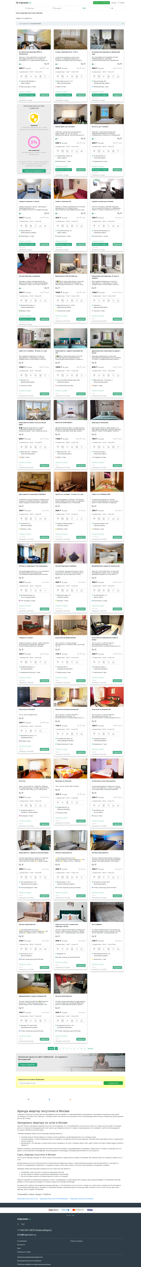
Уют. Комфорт (97, 924)
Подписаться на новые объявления (31, 1079)
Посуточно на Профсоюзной (65, 638)
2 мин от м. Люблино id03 (101, 494)
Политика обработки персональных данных (34, 1264)
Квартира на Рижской (63, 781)
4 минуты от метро (26, 638)
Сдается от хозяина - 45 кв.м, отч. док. (33, 351)
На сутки (22, 781)
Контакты (21, 1245)
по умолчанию (30, 23)
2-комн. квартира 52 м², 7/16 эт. (66, 52)
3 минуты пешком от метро (29, 201)
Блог (19, 1248)
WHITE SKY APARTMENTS (63, 422)
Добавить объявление (101, 3)
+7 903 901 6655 (26, 1230)
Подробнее (44, 95)
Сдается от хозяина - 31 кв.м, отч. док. (69, 494)
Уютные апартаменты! (63, 853)
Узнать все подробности (34, 171)
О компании (21, 1241)
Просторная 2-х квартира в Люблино (32, 494)
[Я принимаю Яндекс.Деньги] (53, 1210)
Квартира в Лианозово (100, 422)
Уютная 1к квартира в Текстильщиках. (33, 566)
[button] (121, 2)
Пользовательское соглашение (29, 1261)
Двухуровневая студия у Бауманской (32, 996)
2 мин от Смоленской (63, 201)
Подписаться (113, 1083)
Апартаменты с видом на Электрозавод (33, 853)
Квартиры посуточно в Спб (27, 1199)
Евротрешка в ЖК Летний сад (66, 276)
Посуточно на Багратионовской (66, 709)
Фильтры (30, 8)
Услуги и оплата (76, 1241)
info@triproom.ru (26, 1234)
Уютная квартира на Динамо (29, 276)
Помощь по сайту (24, 1252)
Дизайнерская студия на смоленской (105, 566)
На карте (57, 8)
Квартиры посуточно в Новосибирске (54, 1199)
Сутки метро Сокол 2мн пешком (103, 781)
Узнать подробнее (28, 1065)
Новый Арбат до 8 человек (65, 127)
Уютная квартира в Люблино (65, 566)
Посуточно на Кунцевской (101, 709)
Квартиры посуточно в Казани (81, 1199)
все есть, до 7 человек (100, 127)
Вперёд (90, 1048)
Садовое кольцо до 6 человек (103, 201)
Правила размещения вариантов (30, 1257)
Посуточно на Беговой (27, 709)
